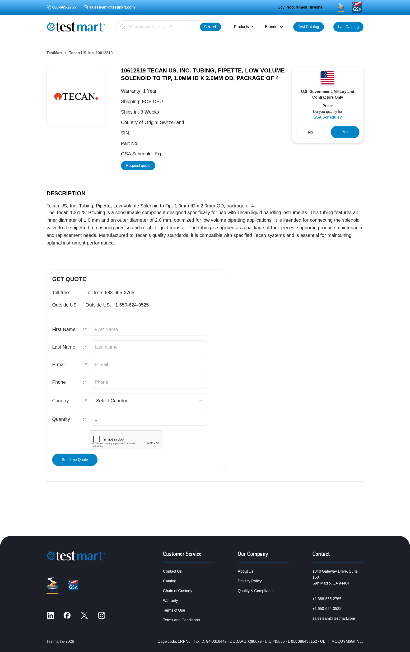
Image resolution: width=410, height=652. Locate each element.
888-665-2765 (64, 7)
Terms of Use (174, 610)
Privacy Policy (250, 581)
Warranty (170, 601)
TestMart (54, 53)
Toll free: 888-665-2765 (109, 292)
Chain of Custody (177, 591)
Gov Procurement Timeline (300, 7)
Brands (271, 27)
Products (241, 27)
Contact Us (172, 571)
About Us (245, 571)
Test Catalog (308, 27)
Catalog (169, 581)
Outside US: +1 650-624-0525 (117, 304)
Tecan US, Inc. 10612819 (91, 53)
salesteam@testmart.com (112, 7)
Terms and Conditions (181, 620)
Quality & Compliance (256, 591)
